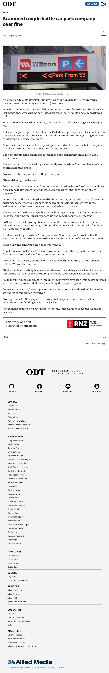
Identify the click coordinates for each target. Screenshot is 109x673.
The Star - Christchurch (17, 478)
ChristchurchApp (98, 343)
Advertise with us (15, 634)
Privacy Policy (14, 417)
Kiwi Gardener (14, 555)
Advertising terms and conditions (22, 646)
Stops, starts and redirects (19, 621)
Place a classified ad (16, 642)
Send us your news (15, 409)
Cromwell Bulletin (15, 516)
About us (11, 413)
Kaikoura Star (13, 448)
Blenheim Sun (13, 444)
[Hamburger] (103, 4)
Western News (14, 490)
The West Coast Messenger (19, 459)
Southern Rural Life (16, 535)
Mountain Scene (14, 520)
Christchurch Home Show (19, 580)
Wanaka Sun (13, 513)
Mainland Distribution (17, 601)
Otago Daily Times (15, 440)
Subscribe (92, 3)
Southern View (14, 493)
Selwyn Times (13, 497)
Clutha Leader (14, 532)
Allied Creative (14, 594)
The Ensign (12, 539)
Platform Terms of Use (17, 420)
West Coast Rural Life (17, 463)
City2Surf (11, 576)
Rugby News (13, 566)
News (5, 12)
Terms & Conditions (16, 617)
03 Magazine (13, 563)
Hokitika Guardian (15, 455)
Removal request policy (18, 428)
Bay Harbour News (16, 482)
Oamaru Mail (13, 509)
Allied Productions (15, 590)
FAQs (10, 625)
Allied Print (12, 597)
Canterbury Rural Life (17, 471)
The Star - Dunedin (15, 528)
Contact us (12, 405)
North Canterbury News (18, 467)
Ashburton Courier (15, 501)
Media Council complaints (19, 424)
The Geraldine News (16, 474)
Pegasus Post (13, 486)
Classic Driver (13, 559)
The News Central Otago (18, 524)
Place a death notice (16, 638)
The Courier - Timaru (16, 505)
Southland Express (15, 543)
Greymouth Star (14, 451)
